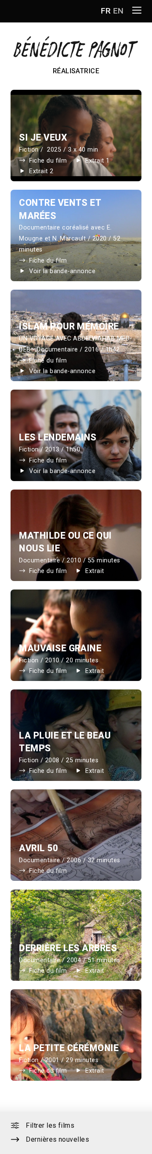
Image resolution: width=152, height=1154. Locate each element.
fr (106, 11)
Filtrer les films (50, 1125)
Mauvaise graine (60, 648)
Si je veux (43, 137)
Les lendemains (58, 437)
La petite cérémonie (69, 1048)
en (118, 11)
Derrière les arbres (68, 948)
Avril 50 (38, 848)
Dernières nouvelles (57, 1139)
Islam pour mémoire (69, 326)
